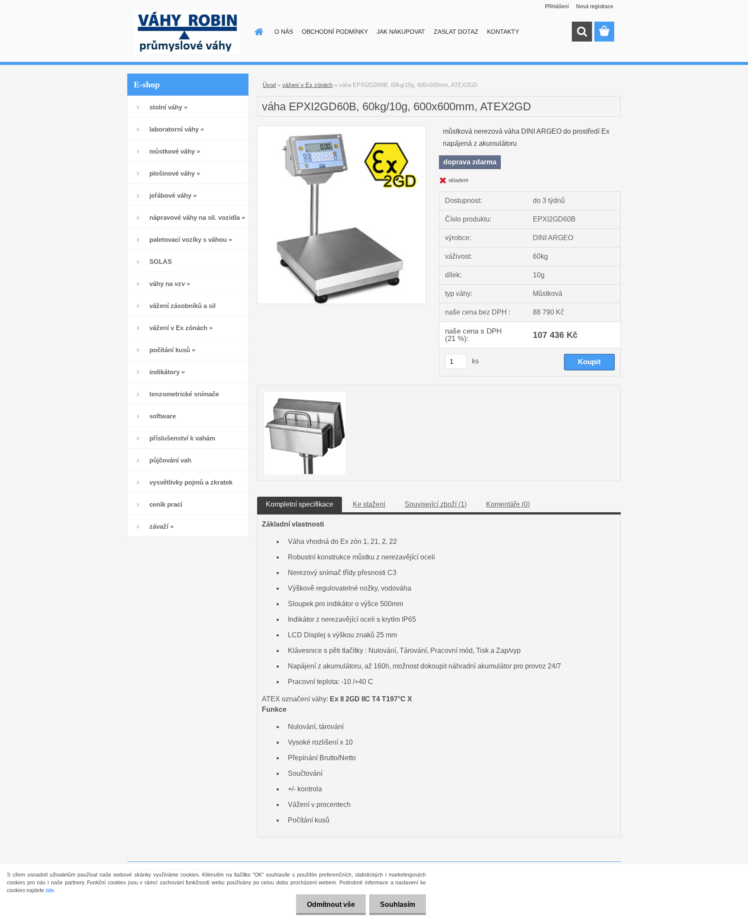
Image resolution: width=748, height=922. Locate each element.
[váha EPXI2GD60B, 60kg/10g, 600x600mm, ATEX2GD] (342, 129)
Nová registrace (594, 6)
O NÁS (283, 31)
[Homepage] (258, 32)
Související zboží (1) (436, 504)
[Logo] (186, 32)
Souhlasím (397, 904)
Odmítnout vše (331, 904)
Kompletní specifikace (299, 504)
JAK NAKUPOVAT (401, 31)
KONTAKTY (503, 31)
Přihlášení (557, 6)
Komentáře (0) (508, 504)
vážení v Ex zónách (307, 85)
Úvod (269, 85)
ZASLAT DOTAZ (456, 31)
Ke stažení (369, 504)
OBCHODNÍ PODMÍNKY (335, 31)
